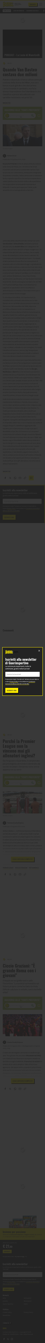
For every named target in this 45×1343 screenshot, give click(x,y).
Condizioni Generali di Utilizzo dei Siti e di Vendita (20, 682)
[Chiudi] (39, 650)
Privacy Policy (14, 681)
